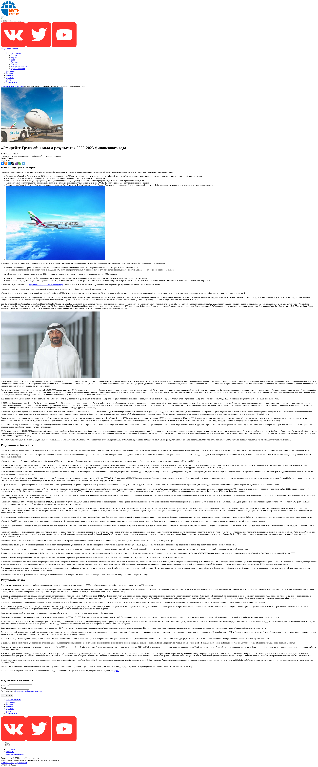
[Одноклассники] (5, 163)
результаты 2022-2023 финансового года (46, 285)
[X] (12, 163)
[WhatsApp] (19, 163)
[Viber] (16, 163)
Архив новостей (18, 69)
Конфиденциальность (15, 754)
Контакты (10, 752)
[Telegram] (23, 163)
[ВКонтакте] (2, 163)
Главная (4, 86)
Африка (14, 62)
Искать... (4, 21)
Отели (8, 80)
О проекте (10, 749)
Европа (14, 57)
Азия (13, 60)
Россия (14, 55)
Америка (15, 64)
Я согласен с (22, 691)
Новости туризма (13, 53)
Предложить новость (10, 49)
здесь (117, 671)
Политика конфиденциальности (28, 691)
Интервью (10, 71)
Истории (9, 73)
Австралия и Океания (20, 66)
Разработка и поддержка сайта (14, 763)
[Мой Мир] (9, 163)
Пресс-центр (11, 82)
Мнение (9, 75)
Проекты (10, 78)
